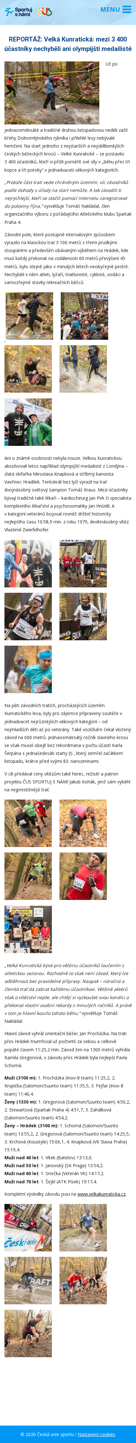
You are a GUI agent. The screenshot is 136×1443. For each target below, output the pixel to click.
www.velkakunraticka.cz (101, 1194)
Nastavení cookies (96, 1434)
